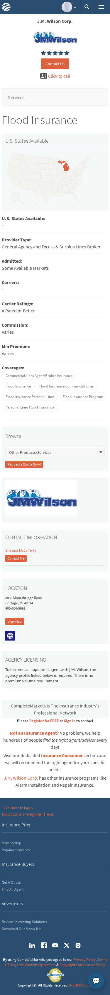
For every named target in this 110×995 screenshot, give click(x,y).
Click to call (59, 76)
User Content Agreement (36, 964)
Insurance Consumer (62, 755)
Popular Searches (16, 849)
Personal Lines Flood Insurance (30, 407)
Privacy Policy (85, 959)
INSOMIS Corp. (80, 985)
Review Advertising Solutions (24, 921)
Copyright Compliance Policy (82, 964)
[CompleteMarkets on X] (67, 945)
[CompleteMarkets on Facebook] (44, 945)
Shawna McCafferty (20, 550)
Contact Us (55, 63)
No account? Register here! (28, 814)
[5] (43, 53)
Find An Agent (12, 889)
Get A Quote (11, 882)
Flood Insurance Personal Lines (30, 396)
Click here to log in (18, 807)
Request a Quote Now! (24, 464)
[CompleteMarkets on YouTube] (55, 945)
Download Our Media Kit (21, 928)
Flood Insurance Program (83, 396)
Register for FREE (44, 720)
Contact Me (16, 558)
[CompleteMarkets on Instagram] (78, 945)
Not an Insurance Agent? (34, 733)
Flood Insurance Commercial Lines (66, 386)
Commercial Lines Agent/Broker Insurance (39, 375)
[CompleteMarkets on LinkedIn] (32, 945)
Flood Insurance (18, 386)
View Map (15, 621)
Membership (11, 842)
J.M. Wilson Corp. (21, 778)
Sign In (69, 720)
